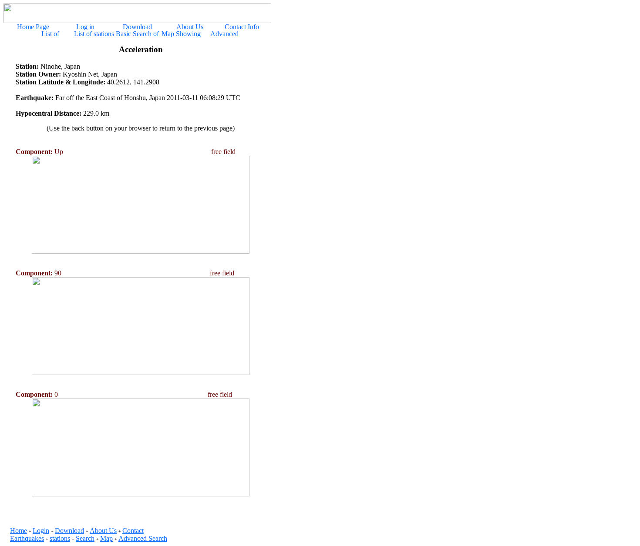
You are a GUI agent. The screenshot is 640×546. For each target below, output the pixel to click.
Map (106, 538)
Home (18, 530)
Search (85, 538)
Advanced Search (142, 538)
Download (69, 530)
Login (41, 530)
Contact (133, 530)
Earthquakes (27, 538)
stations (60, 538)
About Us (103, 530)
